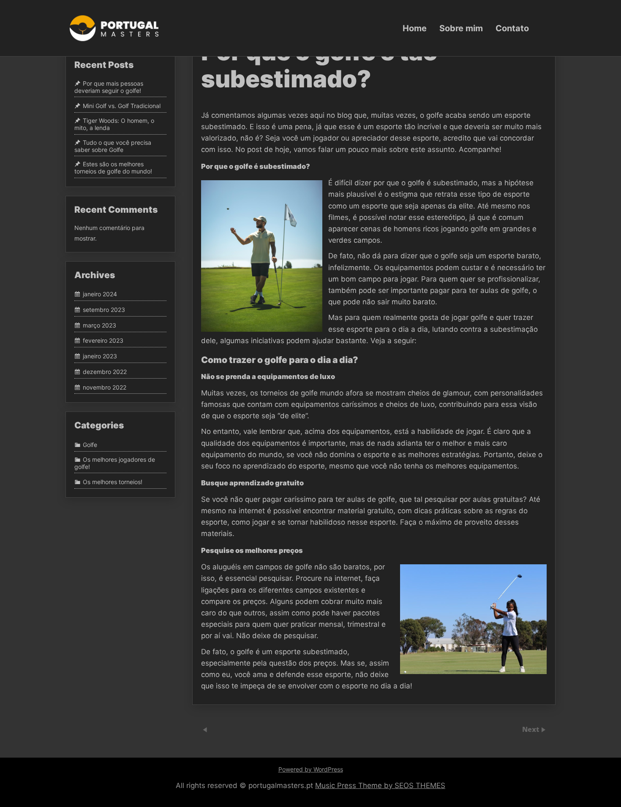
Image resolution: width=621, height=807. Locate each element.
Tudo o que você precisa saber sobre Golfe (112, 146)
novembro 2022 (104, 387)
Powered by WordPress (310, 769)
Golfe (90, 444)
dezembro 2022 (105, 371)
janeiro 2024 (100, 294)
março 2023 (99, 325)
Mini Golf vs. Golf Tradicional (122, 105)
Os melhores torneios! (112, 481)
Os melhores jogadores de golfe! (114, 463)
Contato (512, 28)
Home (415, 28)
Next (531, 729)
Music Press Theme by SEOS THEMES (380, 785)
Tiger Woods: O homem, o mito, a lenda (114, 124)
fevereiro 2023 (103, 340)
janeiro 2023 (100, 356)
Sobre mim (461, 28)
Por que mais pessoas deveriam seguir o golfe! (108, 87)
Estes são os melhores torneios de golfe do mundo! (113, 168)
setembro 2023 (104, 309)
